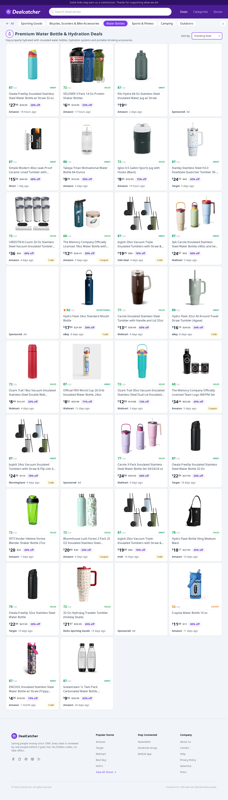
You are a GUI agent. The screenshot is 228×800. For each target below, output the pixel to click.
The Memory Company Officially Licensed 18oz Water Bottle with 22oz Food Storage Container (84, 246)
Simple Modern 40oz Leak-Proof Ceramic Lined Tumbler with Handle (30, 172)
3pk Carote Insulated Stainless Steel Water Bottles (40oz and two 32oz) (194, 246)
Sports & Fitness (143, 23)
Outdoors (186, 23)
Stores (218, 12)
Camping (167, 23)
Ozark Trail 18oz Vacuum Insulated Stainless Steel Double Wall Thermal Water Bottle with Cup (32, 394)
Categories (200, 12)
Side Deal (123, 260)
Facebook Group (147, 747)
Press (183, 772)
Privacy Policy (188, 760)
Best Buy (101, 760)
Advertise (185, 766)
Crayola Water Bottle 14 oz (190, 613)
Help (183, 754)
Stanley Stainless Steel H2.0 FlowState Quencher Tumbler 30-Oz (194, 172)
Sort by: (185, 36)
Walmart (177, 260)
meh (120, 556)
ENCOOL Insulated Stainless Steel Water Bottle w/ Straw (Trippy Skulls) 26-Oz (31, 691)
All (12, 23)
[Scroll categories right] (223, 23)
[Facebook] (13, 759)
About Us (185, 741)
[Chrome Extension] (32, 759)
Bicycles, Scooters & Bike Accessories (74, 23)
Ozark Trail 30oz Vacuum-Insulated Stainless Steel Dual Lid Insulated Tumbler (141, 394)
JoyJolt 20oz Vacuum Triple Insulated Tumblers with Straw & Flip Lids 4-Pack (140, 246)
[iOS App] (19, 759)
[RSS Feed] (39, 759)
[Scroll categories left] (5, 23)
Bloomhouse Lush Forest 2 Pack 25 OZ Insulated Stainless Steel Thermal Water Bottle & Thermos (86, 543)
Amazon (14, 111)
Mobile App (145, 754)
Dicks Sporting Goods (76, 630)
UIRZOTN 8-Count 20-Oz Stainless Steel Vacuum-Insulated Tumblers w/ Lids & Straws (31, 246)
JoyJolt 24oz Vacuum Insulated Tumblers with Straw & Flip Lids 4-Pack (31, 469)
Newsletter (144, 741)
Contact (184, 747)
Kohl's (99, 766)
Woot (12, 186)
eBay (66, 334)
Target (176, 186)
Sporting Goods (31, 23)
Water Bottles (115, 23)
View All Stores (104, 772)
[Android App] (26, 759)
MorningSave (17, 482)
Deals (184, 12)
